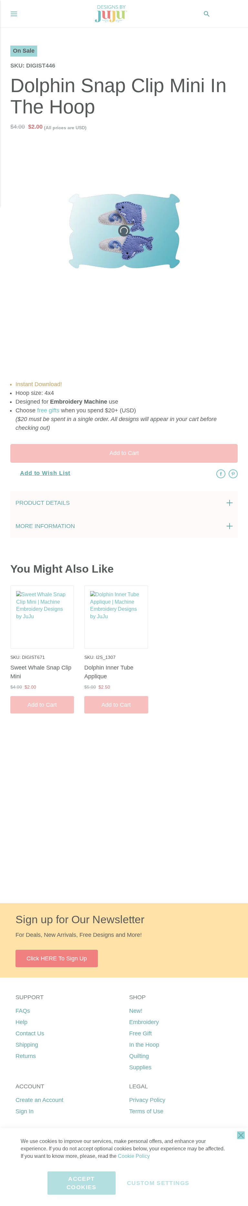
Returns (26, 1056)
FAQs (23, 1011)
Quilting (139, 1056)
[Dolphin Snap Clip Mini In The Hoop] (140, 334)
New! (135, 1011)
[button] (233, 13)
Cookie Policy (134, 1156)
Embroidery (144, 1022)
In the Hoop (144, 1045)
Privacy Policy (147, 1100)
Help (21, 1022)
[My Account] (220, 14)
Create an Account (39, 1100)
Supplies (140, 1067)
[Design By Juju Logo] (111, 13)
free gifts (48, 410)
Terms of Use (146, 1111)
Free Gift (140, 1033)
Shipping (27, 1045)
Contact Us (30, 1033)
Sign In (25, 1111)
